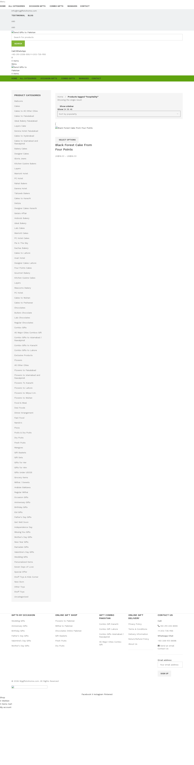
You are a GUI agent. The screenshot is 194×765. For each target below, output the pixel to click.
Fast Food (19, 418)
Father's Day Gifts (22, 517)
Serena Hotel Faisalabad (26, 131)
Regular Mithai (21, 492)
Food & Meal (20, 403)
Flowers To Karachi (23, 383)
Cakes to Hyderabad (24, 136)
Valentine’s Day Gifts (21, 641)
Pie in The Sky (21, 243)
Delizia (17, 203)
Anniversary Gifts (22, 502)
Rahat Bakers (20, 183)
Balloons (18, 101)
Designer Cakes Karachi (25, 208)
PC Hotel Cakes (21, 238)
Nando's (18, 423)
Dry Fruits (19, 437)
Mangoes (18, 447)
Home (60, 97)
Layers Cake (20, 126)
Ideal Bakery (20, 223)
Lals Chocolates (22, 317)
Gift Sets (18, 457)
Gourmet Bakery (22, 273)
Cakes (17, 106)
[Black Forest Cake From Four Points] (74, 128)
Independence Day (23, 527)
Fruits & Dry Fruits (23, 432)
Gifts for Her (20, 462)
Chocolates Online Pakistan (68, 631)
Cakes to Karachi (22, 198)
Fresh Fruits (20, 442)
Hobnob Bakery (21, 218)
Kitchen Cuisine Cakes (24, 278)
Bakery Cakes (20, 148)
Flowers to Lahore (23, 388)
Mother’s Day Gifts (20, 646)
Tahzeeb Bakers (22, 193)
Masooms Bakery (22, 288)
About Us (132, 644)
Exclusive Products (23, 355)
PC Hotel (18, 178)
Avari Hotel (19, 258)
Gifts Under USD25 (23, 472)
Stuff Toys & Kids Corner (26, 577)
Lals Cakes (19, 228)
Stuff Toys (19, 592)
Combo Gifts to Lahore (25, 350)
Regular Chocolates (23, 322)
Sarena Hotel (20, 188)
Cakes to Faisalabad (24, 116)
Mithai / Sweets (22, 482)
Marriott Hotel (21, 173)
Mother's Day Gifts (23, 537)
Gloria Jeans (20, 158)
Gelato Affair (20, 213)
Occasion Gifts (21, 497)
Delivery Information (138, 634)
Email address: (165, 660)
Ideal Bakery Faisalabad (25, 121)
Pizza (17, 428)
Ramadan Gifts (21, 547)
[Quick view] (58, 133)
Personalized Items (23, 562)
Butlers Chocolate (23, 313)
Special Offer (20, 572)
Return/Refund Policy (138, 639)
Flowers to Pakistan (65, 621)
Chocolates (19, 308)
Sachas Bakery (21, 248)
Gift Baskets (20, 452)
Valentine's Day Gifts (24, 552)
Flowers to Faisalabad (25, 370)
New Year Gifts (21, 542)
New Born (19, 582)
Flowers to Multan (23, 398)
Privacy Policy (135, 624)
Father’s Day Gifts (20, 636)
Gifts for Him (20, 467)
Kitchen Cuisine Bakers (25, 163)
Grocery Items (21, 477)
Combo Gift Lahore (108, 629)
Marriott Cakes (21, 233)
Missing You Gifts (22, 532)
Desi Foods (19, 408)
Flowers (18, 360)
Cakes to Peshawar (23, 303)
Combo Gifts (20, 327)
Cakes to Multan (22, 298)
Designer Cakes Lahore (25, 263)
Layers (17, 168)
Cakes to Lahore (22, 253)
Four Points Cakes (23, 268)
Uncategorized (21, 597)
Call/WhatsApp (18, 51)
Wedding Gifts (21, 557)
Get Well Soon (21, 522)
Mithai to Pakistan (64, 626)
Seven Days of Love (24, 567)
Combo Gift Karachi (108, 624)
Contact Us (163, 648)
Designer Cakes (21, 153)
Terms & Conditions (137, 629)
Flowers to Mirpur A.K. (25, 393)
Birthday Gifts (21, 507)
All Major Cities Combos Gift (28, 332)
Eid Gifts (18, 512)
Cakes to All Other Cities (26, 111)
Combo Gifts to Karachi (25, 345)
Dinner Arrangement (23, 413)
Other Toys (19, 587)
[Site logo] (23, 32)
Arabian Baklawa (22, 487)
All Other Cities (21, 365)
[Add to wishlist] (66, 133)
